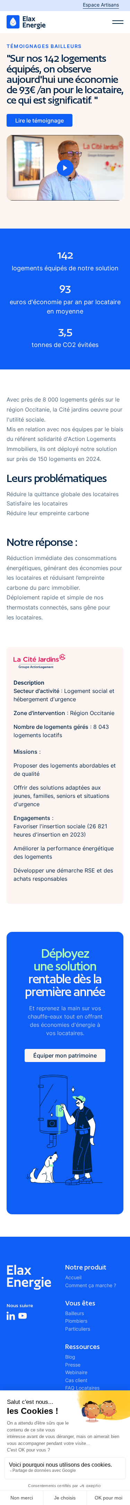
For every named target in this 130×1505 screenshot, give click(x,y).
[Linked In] (11, 1316)
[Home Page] (26, 22)
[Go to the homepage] (29, 1277)
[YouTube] (22, 1316)
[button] (117, 21)
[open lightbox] (65, 167)
